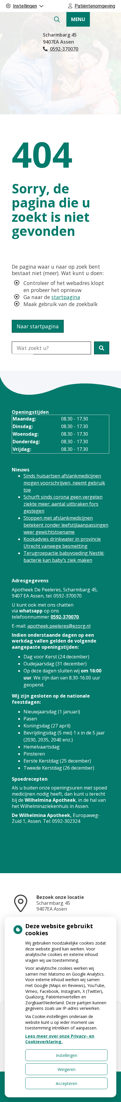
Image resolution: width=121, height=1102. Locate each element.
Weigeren (66, 1069)
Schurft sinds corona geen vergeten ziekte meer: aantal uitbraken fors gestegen (62, 504)
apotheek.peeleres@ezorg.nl (58, 626)
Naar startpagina (38, 326)
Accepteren (66, 1083)
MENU (78, 19)
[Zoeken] (57, 19)
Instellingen (66, 1055)
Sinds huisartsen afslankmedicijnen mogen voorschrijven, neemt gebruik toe (64, 483)
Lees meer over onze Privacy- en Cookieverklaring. (59, 1039)
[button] (101, 347)
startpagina (65, 297)
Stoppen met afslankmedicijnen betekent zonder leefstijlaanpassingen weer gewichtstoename (65, 525)
